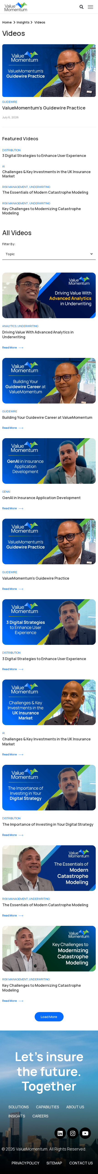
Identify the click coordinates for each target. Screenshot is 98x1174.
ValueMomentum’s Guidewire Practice (43, 108)
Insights (23, 22)
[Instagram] (72, 1133)
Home (7, 22)
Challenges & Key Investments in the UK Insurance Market (46, 174)
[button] (81, 7)
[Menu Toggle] (90, 7)
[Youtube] (85, 1133)
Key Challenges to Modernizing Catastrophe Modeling (41, 211)
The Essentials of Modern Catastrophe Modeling (45, 192)
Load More (49, 1016)
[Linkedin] (60, 1133)
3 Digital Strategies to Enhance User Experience (44, 156)
